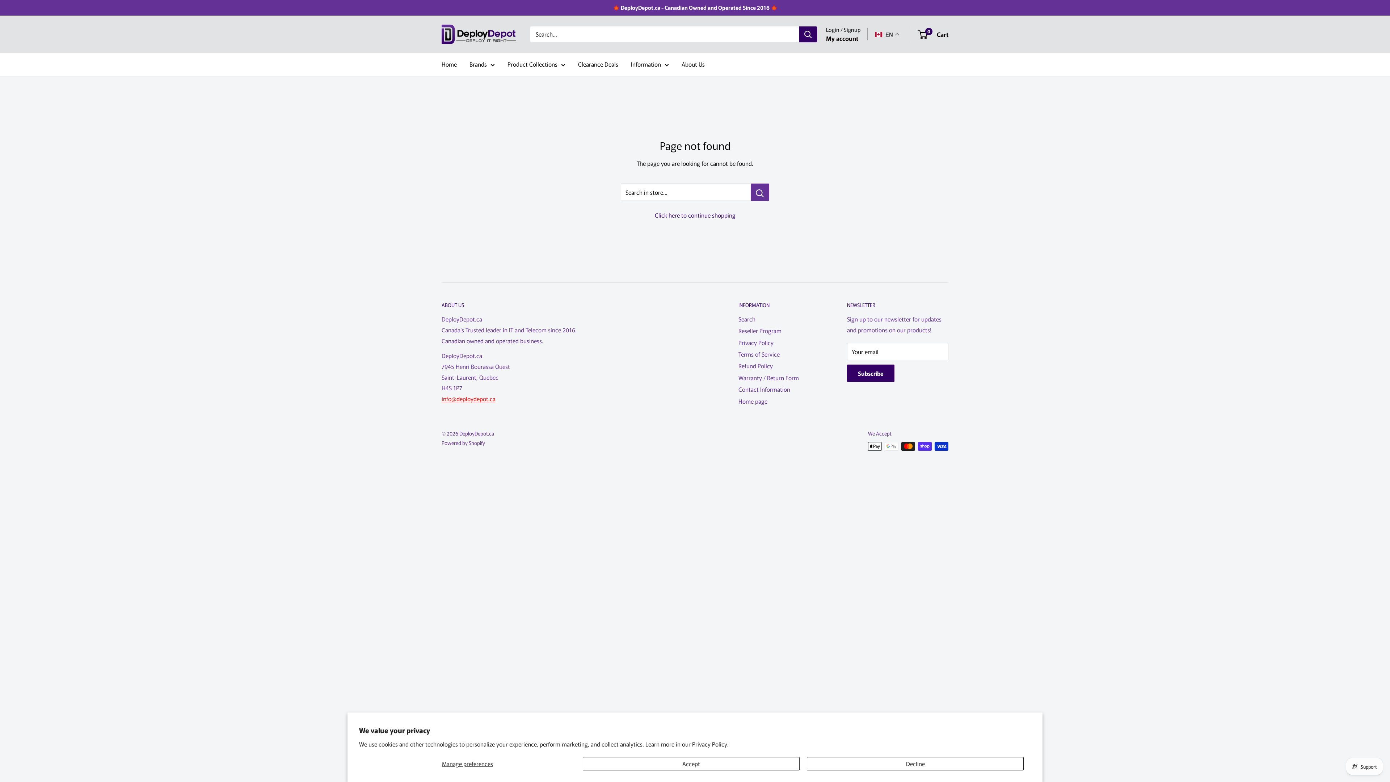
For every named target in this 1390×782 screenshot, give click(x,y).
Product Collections (532, 64)
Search (746, 319)
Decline (915, 763)
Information (646, 64)
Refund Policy (755, 365)
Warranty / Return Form (768, 377)
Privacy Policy (756, 342)
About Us (693, 64)
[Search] (808, 34)
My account (842, 38)
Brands (478, 64)
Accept (691, 763)
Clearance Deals (598, 64)
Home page (752, 401)
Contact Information (764, 389)
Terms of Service (759, 354)
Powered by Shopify (463, 442)
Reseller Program (760, 330)
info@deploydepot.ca (469, 398)
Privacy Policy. (710, 744)
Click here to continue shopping (695, 215)
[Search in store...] (760, 192)
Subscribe (871, 373)
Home (449, 64)
